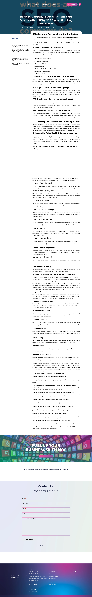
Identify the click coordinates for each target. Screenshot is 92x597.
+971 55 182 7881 (33, 587)
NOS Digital (55, 423)
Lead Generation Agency (60, 39)
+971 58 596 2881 (33, 591)
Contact (61, 4)
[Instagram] (73, 572)
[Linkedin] (75, 572)
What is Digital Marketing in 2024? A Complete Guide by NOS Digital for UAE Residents (20, 69)
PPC (49, 102)
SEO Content (63, 262)
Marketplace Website (59, 130)
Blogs (54, 4)
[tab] (57, 59)
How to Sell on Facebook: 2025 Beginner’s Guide (20, 41)
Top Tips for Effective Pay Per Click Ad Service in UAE (20, 46)
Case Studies (45, 4)
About (29, 4)
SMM (46, 113)
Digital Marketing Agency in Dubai (43, 58)
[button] (46, 456)
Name (24, 498)
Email (24, 508)
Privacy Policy (52, 578)
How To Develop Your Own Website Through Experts (20, 64)
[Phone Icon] (79, 4)
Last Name (25, 503)
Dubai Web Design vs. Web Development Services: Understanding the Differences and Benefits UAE (20, 50)
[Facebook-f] (71, 572)
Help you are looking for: (29, 518)
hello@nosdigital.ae (53, 584)
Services (36, 4)
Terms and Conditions (54, 576)
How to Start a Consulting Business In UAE (20, 54)
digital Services (46, 54)
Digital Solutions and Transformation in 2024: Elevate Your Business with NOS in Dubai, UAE (20, 59)
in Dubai (42, 71)
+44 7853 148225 (33, 589)
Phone (24, 513)
